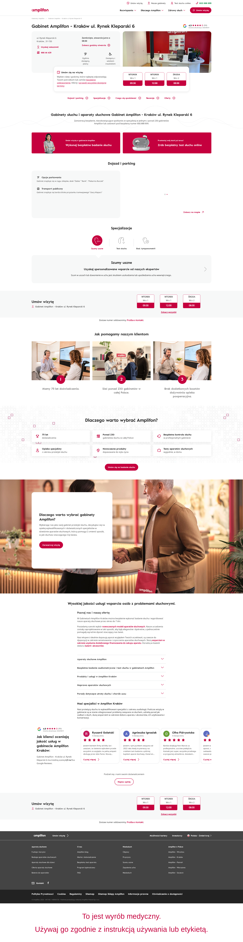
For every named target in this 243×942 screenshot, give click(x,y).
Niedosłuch (127, 872)
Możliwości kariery (158, 835)
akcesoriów (98, 645)
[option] (100, 746)
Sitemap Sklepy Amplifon (111, 894)
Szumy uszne (128, 862)
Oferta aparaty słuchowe (42, 867)
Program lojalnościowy (86, 867)
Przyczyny (127, 857)
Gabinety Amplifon (38, 18)
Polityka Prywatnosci (43, 894)
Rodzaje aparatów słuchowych (44, 857)
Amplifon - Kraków (175, 857)
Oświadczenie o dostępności (167, 894)
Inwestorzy (177, 835)
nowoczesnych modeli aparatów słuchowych (123, 626)
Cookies (61, 894)
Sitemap (90, 894)
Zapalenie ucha (129, 867)
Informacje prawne (138, 894)
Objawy (126, 852)
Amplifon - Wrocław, (176, 852)
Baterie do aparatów (40, 872)
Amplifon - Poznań (175, 862)
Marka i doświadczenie (86, 857)
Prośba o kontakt (135, 320)
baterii (88, 645)
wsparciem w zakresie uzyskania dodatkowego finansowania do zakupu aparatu (121, 641)
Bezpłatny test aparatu (86, 862)
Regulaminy (76, 894)
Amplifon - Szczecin (176, 872)
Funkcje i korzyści (38, 852)
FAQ (78, 872)
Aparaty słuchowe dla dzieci (43, 862)
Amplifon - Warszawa (176, 867)
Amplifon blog (82, 852)
